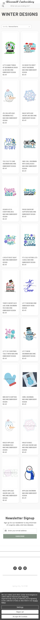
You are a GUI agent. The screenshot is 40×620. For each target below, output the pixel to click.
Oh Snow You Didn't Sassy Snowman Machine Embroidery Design (29, 68)
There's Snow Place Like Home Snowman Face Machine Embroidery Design (10, 306)
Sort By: (5, 27)
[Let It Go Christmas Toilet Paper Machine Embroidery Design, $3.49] (10, 334)
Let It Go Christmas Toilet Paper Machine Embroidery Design (10, 353)
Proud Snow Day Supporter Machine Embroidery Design (29, 212)
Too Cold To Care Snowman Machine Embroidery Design (9, 163)
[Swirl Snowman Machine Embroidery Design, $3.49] (30, 379)
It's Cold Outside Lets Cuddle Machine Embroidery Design (29, 260)
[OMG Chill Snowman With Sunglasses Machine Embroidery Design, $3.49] (30, 144)
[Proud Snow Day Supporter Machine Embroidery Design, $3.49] (30, 192)
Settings (20, 607)
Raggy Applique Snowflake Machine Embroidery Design (29, 115)
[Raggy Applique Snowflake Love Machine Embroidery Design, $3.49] (10, 473)
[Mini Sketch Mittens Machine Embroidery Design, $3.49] (10, 379)
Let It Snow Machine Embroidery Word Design (29, 305)
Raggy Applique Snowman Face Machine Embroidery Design (10, 446)
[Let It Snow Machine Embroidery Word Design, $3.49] (30, 285)
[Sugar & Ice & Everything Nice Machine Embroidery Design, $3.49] (10, 192)
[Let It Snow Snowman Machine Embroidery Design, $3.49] (30, 334)
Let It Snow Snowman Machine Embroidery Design (29, 353)
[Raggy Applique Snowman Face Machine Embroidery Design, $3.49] (10, 425)
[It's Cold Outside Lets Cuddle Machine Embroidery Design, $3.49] (30, 240)
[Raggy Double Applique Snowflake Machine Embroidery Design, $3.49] (30, 425)
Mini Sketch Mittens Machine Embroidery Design (10, 399)
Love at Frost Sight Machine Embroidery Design (10, 260)
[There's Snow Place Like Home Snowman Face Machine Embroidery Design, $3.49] (10, 285)
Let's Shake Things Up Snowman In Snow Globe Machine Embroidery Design (10, 68)
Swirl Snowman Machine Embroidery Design (29, 399)
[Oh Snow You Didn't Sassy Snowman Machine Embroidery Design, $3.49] (30, 47)
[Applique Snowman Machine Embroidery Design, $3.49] (30, 473)
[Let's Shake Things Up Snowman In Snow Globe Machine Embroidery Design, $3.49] (10, 47)
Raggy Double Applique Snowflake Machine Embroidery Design (29, 446)
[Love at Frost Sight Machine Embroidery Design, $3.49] (10, 240)
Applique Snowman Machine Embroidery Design (29, 493)
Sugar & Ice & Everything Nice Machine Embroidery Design (10, 213)
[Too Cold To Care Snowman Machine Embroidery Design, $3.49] (10, 144)
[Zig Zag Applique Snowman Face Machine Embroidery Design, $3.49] (10, 96)
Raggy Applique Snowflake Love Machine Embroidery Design (10, 494)
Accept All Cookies (20, 616)
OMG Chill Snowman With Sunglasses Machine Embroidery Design (29, 165)
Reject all (20, 612)
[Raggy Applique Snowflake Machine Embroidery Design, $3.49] (30, 96)
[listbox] (19, 26)
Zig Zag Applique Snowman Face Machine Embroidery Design (10, 117)
